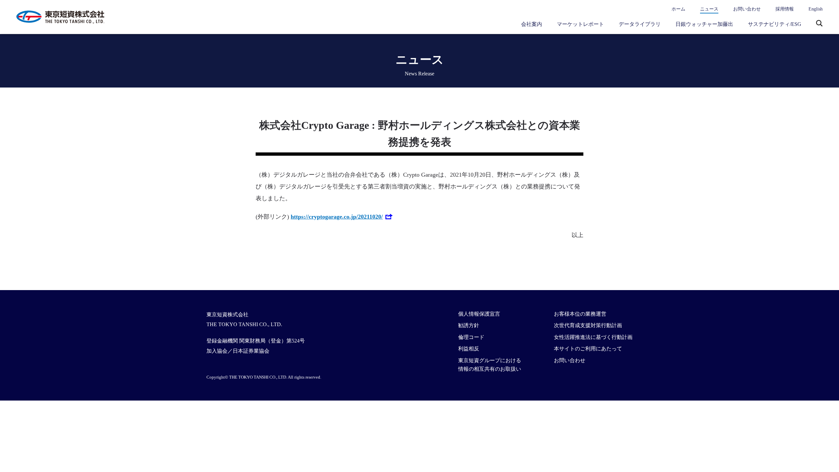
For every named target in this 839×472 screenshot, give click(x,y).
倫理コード (471, 337)
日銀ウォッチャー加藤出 (704, 24)
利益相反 (468, 348)
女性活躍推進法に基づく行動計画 (593, 337)
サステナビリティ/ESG (774, 24)
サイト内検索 (819, 24)
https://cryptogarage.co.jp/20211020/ (337, 216)
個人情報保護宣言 (479, 314)
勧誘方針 (468, 325)
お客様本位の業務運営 (580, 314)
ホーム (678, 9)
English (816, 9)
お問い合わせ (747, 9)
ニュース (709, 9)
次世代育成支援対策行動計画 (588, 325)
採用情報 (784, 9)
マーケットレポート (580, 24)
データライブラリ (640, 24)
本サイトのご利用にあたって (588, 348)
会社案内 (531, 24)
